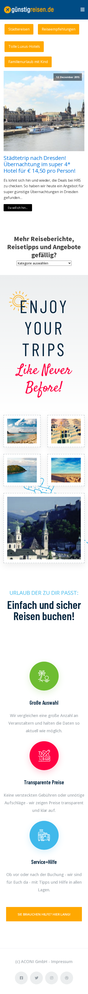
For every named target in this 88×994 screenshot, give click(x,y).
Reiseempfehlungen (58, 29)
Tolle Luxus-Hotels (24, 46)
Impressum (62, 961)
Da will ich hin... (18, 208)
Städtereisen (19, 29)
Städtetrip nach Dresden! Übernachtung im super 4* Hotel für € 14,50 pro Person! (40, 164)
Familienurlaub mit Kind (28, 61)
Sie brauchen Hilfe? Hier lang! (44, 914)
